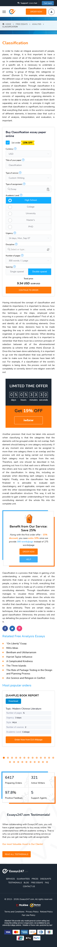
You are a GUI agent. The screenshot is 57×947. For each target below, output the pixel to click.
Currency (9, 149)
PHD (30, 227)
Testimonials (15, 883)
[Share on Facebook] (5, 628)
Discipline (10, 244)
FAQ (47, 883)
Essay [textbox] (13, 189)
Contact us (29, 886)
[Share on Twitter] (12, 628)
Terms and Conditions (14, 912)
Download (13, 701)
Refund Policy (46, 912)
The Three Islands (16, 666)
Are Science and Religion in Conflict (25, 678)
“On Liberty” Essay (16, 643)
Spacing (9, 267)
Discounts (45, 879)
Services (10, 879)
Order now (36, 12)
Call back (48, 3)
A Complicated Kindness (19, 661)
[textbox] (31, 249)
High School (31, 200)
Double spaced (39, 272)
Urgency (9, 233)
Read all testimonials (16, 854)
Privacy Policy (32, 912)
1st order (21, 143)
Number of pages (13, 256)
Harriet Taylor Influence (19, 657)
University (31, 213)
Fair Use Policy (28, 915)
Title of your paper (13, 160)
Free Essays (37, 883)
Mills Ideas (12, 648)
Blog (26, 883)
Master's (30, 220)
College (30, 207)
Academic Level (12, 195)
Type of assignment (14, 184)
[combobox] (28, 189)
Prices (35, 879)
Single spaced (17, 272)
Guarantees (23, 879)
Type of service (12, 173)
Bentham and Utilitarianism (21, 652)
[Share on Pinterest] (19, 628)
